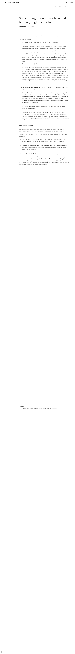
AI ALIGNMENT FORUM (12, 2)
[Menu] (3, 2)
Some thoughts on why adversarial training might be (42, 20)
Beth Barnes (23, 26)
